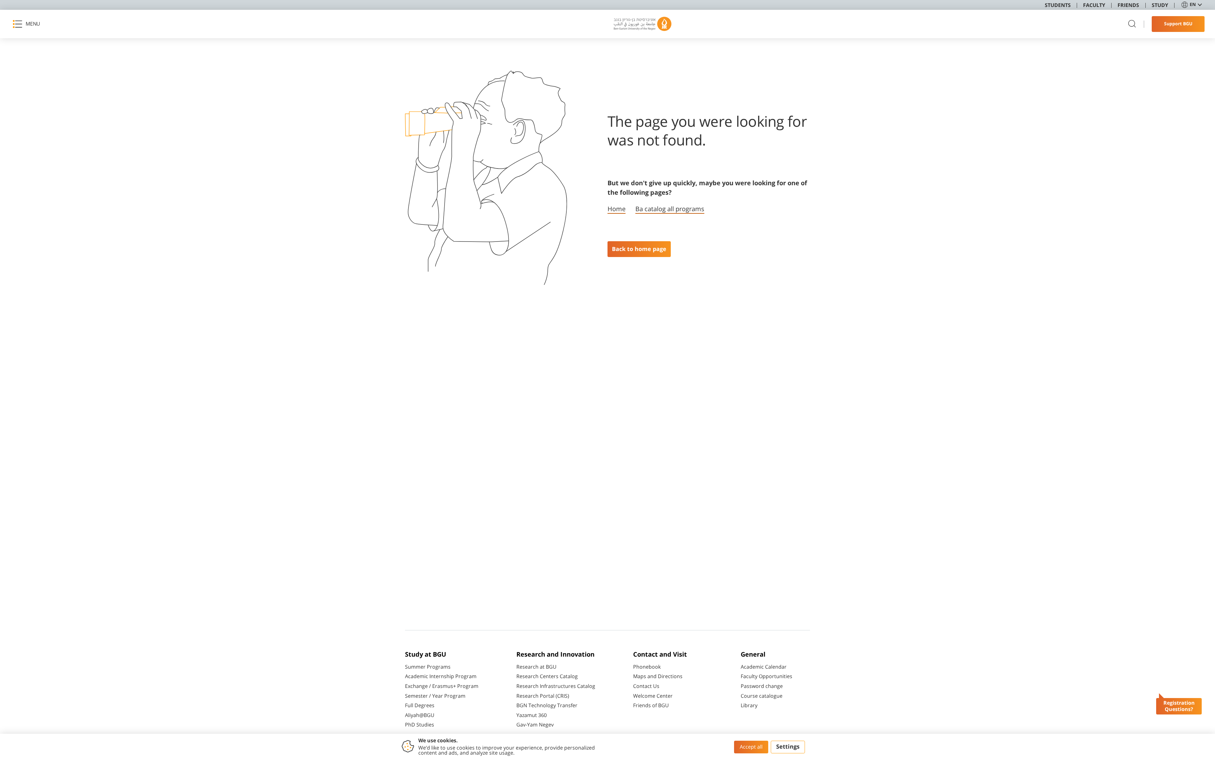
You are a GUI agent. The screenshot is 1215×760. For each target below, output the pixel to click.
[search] (1132, 24)
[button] (28, 24)
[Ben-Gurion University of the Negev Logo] (642, 24)
